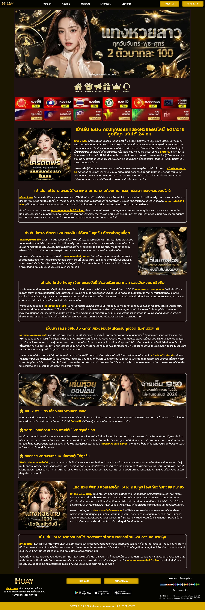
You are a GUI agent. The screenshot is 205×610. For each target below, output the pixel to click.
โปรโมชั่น (85, 4)
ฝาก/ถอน (105, 4)
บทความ (126, 4)
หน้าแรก (47, 4)
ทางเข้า (66, 4)
